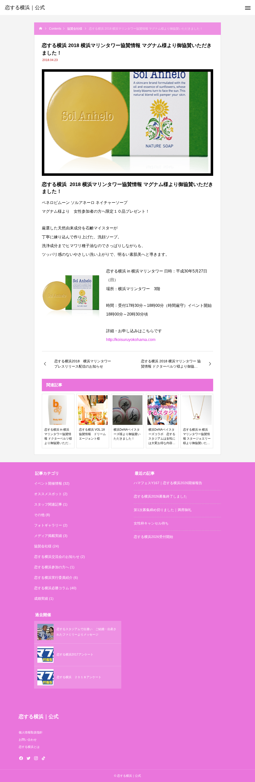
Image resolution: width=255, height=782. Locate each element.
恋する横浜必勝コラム (51, 588)
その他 (39, 515)
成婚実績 (41, 598)
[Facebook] (21, 758)
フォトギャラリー (48, 525)
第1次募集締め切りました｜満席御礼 (162, 510)
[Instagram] (36, 758)
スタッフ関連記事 (48, 504)
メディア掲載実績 (48, 536)
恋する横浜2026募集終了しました (160, 496)
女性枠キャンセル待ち (151, 523)
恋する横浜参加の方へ (51, 567)
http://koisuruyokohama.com (130, 339)
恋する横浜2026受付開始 (153, 537)
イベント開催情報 (48, 483)
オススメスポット (48, 494)
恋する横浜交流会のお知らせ (56, 557)
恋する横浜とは (29, 747)
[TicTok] (43, 758)
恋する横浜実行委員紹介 (53, 578)
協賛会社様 (43, 546)
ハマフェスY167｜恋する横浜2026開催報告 (168, 483)
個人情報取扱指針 (31, 732)
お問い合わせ (28, 739)
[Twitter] (28, 758)
